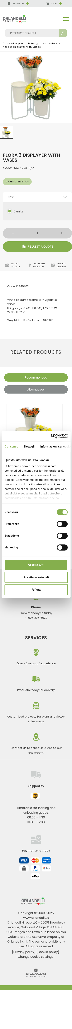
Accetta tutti (36, 564)
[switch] (62, 524)
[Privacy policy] (24, 952)
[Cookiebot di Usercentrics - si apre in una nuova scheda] (51, 436)
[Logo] (17, 19)
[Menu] (66, 19)
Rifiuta (36, 589)
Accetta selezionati (36, 577)
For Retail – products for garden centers (30, 43)
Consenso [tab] (11, 446)
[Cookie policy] (47, 952)
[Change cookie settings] (36, 957)
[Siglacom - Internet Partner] (36, 976)
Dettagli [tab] (29, 446)
